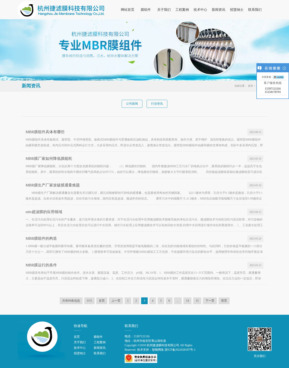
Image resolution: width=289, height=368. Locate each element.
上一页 (115, 300)
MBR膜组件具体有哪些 (45, 132)
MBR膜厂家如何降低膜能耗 (49, 158)
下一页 (209, 300)
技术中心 (200, 9)
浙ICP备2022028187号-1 (180, 349)
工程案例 (182, 9)
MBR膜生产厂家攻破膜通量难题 (53, 185)
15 (197, 300)
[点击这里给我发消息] (278, 76)
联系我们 (255, 9)
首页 (250, 85)
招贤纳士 (237, 9)
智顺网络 (158, 349)
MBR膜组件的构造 (41, 238)
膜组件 (146, 9)
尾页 (224, 300)
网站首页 (127, 9)
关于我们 (164, 9)
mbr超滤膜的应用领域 (44, 212)
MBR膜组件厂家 (61, 9)
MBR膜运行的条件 (41, 265)
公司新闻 (132, 103)
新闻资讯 (218, 9)
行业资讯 (157, 103)
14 (187, 300)
